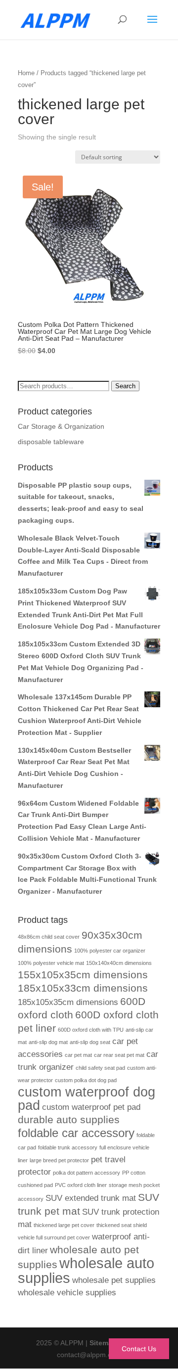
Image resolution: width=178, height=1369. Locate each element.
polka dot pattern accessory (86, 1173)
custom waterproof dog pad (86, 1099)
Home (26, 73)
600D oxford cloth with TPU (91, 1030)
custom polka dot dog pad (86, 1080)
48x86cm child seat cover (49, 937)
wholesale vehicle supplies (67, 1292)
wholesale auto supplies (86, 1270)
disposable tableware (51, 442)
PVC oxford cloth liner (81, 1185)
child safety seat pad (100, 1068)
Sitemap (103, 1343)
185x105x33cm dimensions (83, 988)
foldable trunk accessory (67, 1147)
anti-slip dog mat (48, 1042)
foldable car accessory (76, 1133)
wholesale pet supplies (114, 1280)
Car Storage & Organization (61, 426)
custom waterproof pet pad (91, 1107)
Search (125, 386)
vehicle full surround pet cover (54, 1237)
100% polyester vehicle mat (51, 963)
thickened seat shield (121, 1225)
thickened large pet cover (64, 1225)
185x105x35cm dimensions (68, 1002)
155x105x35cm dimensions (83, 974)
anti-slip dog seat (90, 1042)
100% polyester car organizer (109, 951)
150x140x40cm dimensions (119, 963)
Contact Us (139, 1349)
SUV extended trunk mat (90, 1198)
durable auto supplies (69, 1119)
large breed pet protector (59, 1160)
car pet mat (78, 1055)
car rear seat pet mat (119, 1055)
